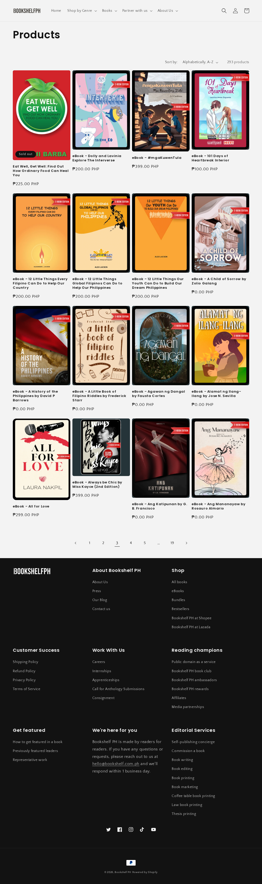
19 (172, 543)
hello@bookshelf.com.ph (115, 763)
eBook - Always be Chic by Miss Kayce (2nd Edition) (97, 484)
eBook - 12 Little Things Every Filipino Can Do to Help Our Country (40, 283)
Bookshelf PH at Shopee (191, 618)
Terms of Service (26, 689)
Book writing (182, 760)
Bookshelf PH (123, 872)
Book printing (183, 778)
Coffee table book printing (193, 796)
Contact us (101, 609)
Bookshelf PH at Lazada (191, 627)
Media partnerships (188, 707)
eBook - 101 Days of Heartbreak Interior (210, 158)
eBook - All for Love (31, 506)
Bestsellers (180, 609)
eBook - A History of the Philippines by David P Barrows (35, 396)
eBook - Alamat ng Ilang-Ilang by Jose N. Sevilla (216, 394)
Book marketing (185, 787)
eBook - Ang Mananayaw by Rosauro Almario (218, 506)
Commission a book (188, 751)
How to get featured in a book (37, 742)
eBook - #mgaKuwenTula (157, 158)
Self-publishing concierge (193, 742)
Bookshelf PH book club (191, 671)
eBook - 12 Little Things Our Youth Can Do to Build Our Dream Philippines (158, 283)
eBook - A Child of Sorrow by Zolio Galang (219, 281)
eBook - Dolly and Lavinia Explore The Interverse (97, 158)
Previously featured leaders (35, 751)
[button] (81, 10)
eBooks (178, 591)
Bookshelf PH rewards (190, 689)
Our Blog (99, 600)
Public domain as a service (194, 662)
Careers (98, 662)
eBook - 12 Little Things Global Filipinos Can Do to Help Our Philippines (97, 283)
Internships (101, 671)
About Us (100, 582)
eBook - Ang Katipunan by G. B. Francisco (159, 506)
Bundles (178, 600)
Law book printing (187, 805)
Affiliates (179, 698)
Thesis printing (184, 814)
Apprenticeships (105, 680)
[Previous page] (75, 543)
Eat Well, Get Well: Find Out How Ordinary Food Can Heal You (41, 171)
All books (179, 582)
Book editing (182, 769)
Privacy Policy (24, 680)
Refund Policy (24, 671)
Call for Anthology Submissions (118, 689)
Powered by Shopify (145, 872)
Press (96, 591)
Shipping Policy (25, 662)
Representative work (30, 760)
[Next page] (186, 543)
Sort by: (171, 62)
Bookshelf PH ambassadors (194, 680)
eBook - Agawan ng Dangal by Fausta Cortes (158, 394)
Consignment (103, 698)
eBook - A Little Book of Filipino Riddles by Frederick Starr (99, 396)
